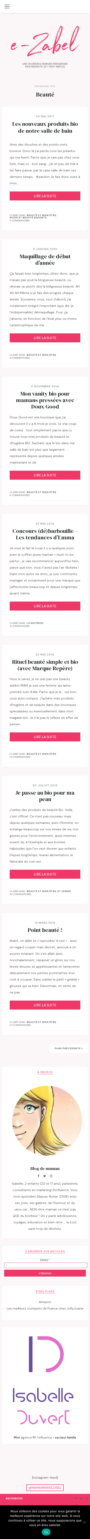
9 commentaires (20, 357)
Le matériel (35, 623)
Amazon (45, 1302)
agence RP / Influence (36, 1437)
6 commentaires (20, 495)
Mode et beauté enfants (28, 218)
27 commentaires (20, 1025)
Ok (46, 1532)
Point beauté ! (45, 930)
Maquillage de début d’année (45, 259)
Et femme (64, 891)
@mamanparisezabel (45, 1488)
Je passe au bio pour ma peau (45, 796)
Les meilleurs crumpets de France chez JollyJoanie (45, 1308)
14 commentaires (20, 756)
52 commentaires (20, 894)
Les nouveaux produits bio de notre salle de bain (45, 127)
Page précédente (68, 1048)
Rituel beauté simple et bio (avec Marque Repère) (45, 665)
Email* (45, 1260)
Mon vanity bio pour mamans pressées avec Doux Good (45, 400)
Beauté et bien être (41, 215)
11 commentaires (20, 220)
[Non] (84, 1522)
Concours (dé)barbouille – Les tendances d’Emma (45, 534)
